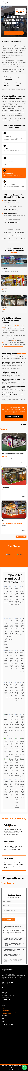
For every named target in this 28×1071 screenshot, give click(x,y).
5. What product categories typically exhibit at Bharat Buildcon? (12, 955)
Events (3, 1017)
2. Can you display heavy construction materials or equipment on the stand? (13, 939)
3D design (14, 340)
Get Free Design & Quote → (14, 416)
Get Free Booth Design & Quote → (13, 33)
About (3, 1005)
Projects (4, 1018)
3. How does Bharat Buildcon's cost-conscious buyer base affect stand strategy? (12, 944)
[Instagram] (12, 1069)
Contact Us (4, 1020)
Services (4, 1007)
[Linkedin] (15, 1069)
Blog (3, 1021)
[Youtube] (18, 1069)
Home (3, 1003)
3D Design (4, 992)
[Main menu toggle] (25, 2)
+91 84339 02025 (9, 982)
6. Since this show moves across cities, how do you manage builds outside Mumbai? (13, 960)
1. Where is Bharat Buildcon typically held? (12, 927)
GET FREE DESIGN (8, 919)
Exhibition (4, 1015)
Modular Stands (5, 997)
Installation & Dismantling (8, 995)
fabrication (4, 342)
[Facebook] (9, 1069)
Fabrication (4, 993)
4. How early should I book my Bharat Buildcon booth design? (13, 950)
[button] (14, 926)
